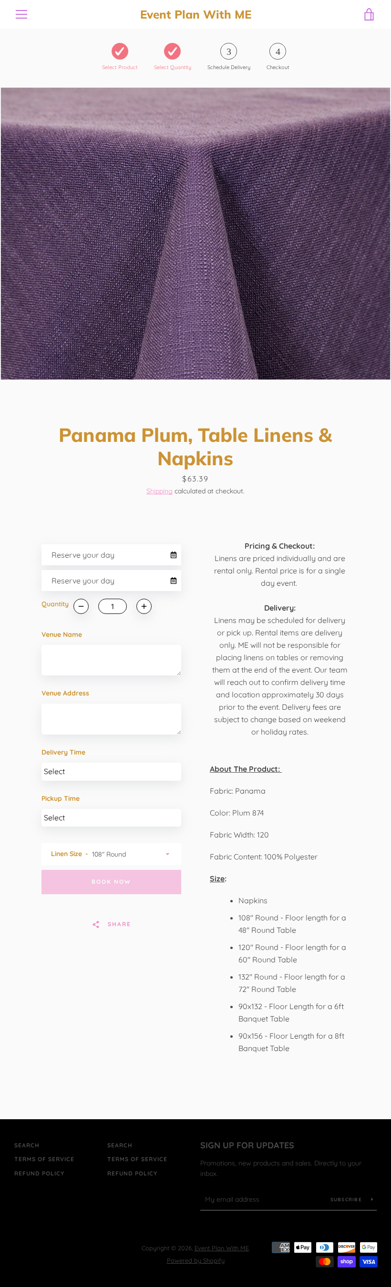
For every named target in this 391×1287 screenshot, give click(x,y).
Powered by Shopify (196, 1260)
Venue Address (65, 693)
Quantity (55, 604)
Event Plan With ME (195, 14)
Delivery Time (63, 752)
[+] (144, 606)
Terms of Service (44, 1159)
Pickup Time (60, 798)
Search (27, 1145)
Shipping (159, 491)
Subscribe (347, 1199)
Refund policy (39, 1173)
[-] (81, 606)
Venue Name (61, 634)
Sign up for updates (247, 1145)
